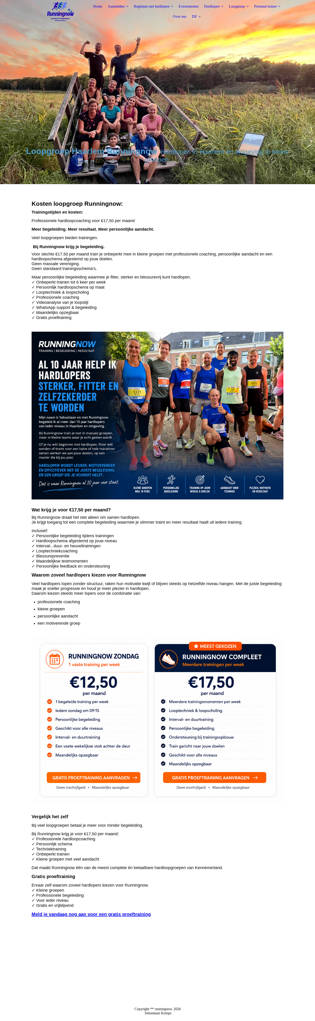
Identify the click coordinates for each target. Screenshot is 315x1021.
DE (194, 16)
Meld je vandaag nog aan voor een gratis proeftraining (91, 914)
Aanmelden (116, 6)
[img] (60, 11)
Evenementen (189, 6)
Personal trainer (265, 6)
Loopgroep (237, 6)
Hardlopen (212, 6)
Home (97, 6)
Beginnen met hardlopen (151, 6)
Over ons (179, 16)
